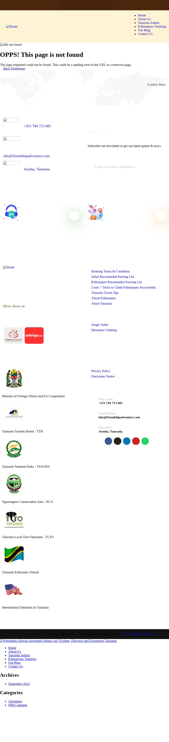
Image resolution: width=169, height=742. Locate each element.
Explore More (157, 84)
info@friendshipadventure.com (26, 156)
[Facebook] (68, 5)
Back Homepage (13, 68)
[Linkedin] (86, 5)
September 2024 (18, 684)
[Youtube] (95, 5)
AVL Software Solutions (138, 634)
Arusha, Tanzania (37, 169)
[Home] (12, 26)
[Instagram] (77, 5)
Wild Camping (17, 705)
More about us (14, 306)
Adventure (15, 701)
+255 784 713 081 (37, 126)
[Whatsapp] (104, 5)
